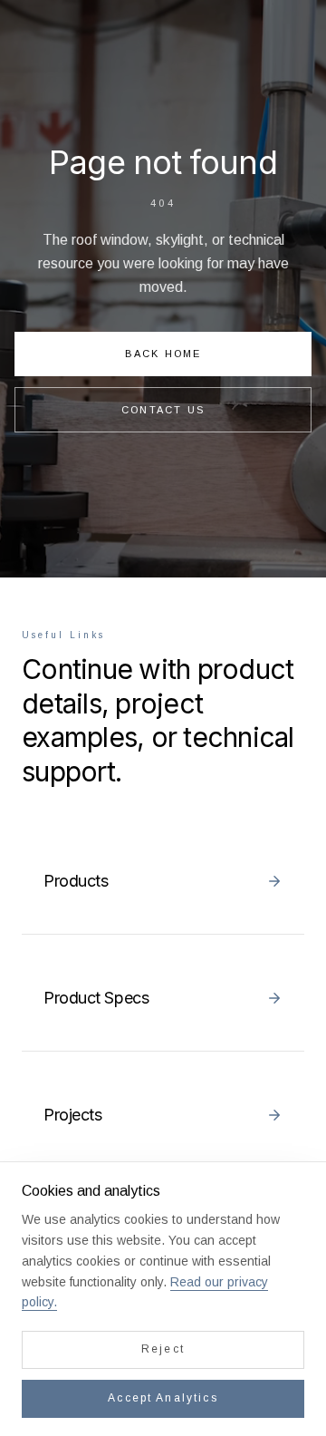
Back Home (163, 353)
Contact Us (163, 409)
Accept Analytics (163, 1398)
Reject (163, 1349)
